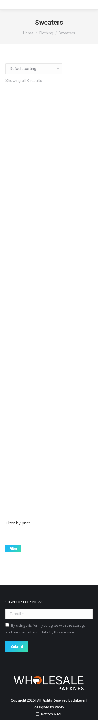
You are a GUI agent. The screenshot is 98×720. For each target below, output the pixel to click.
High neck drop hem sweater (49, 214)
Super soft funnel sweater (49, 491)
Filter (13, 549)
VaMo (59, 707)
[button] (49, 203)
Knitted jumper (49, 353)
